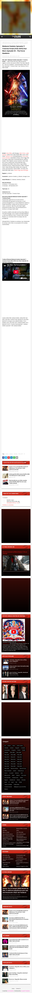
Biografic (17, 747)
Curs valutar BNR (6, 857)
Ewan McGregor (24, 170)
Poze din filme (7, 777)
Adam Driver (22, 153)
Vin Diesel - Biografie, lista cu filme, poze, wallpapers (18, 660)
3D (5, 745)
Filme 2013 (6, 759)
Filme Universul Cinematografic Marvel (21, 836)
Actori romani (20, 745)
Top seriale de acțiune (8, 834)
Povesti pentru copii (20, 855)
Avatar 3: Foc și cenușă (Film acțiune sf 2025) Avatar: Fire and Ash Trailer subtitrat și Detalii (18, 468)
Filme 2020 (13, 764)
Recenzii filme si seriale (21, 828)
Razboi (21, 777)
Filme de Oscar (23, 768)
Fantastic (15, 454)
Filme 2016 (6, 761)
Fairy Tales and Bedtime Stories (8, 859)
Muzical (18, 775)
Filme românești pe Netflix (8, 836)
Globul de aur (21, 770)
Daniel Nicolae (6, 56)
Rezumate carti (6, 855)
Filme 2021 (19, 764)
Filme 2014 (13, 759)
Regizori (6, 780)
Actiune (6, 454)
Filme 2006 (18, 752)
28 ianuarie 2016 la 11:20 (13, 502)
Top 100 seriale (19, 832)
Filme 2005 (12, 752)
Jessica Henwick (6, 157)
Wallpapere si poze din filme (20, 786)
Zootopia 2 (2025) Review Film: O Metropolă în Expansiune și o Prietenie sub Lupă (19, 809)
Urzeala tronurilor (8, 786)
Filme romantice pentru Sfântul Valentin (21, 839)
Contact (4, 846)
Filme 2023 (13, 766)
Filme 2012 (19, 757)
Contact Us (18, 988)
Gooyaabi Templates (25, 991)
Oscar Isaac (25, 156)
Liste (22, 773)
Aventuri (11, 454)
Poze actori (23, 775)
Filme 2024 (19, 766)
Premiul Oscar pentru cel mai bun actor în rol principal (9, 843)
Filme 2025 (6, 768)
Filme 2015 (20, 454)
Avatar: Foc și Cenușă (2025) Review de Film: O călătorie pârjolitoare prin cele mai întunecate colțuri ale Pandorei (18, 816)
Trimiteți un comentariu (8, 505)
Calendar (5, 864)
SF (24, 454)
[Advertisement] (16, 17)
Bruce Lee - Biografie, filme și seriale (18, 979)
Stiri (16, 782)
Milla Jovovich (7, 775)
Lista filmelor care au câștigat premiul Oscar (22, 843)
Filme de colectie (14, 768)
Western (6, 789)
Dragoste (14, 750)
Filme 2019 (6, 764)
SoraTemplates (10, 991)
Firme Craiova (6, 866)
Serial (5, 782)
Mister (13, 775)
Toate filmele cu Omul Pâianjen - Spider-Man (8, 838)
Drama (18, 750)
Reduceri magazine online (22, 866)
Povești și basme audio (21, 859)
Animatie (6, 747)
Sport (12, 782)
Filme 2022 (6, 766)
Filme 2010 (6, 757)
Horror (5, 773)
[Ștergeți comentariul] (19, 502)
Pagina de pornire (6, 42)
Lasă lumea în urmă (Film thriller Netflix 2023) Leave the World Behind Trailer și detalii (19, 947)
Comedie (23, 747)
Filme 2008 (13, 754)
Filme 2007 (6, 754)
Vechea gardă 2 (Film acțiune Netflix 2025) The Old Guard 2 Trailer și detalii (19, 474)
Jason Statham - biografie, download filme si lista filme (18, 673)
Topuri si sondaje (8, 784)
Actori (14, 745)
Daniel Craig (17, 170)
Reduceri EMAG (19, 860)
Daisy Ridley (9, 153)
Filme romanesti (7, 770)
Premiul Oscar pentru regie (22, 845)
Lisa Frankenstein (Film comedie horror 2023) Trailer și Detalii (19, 940)
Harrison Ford (9, 156)
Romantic (24, 780)
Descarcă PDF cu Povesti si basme (22, 863)
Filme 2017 (13, 761)
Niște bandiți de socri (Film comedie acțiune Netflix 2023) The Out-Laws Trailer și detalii (18, 482)
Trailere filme (16, 784)
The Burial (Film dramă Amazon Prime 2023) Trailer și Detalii (18, 953)
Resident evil (12, 780)
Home (4, 828)
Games (14, 770)
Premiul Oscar (15, 777)
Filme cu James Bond (21, 834)
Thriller (20, 782)
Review (18, 780)
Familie (23, 750)
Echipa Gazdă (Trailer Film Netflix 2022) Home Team (19, 666)
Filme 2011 (13, 757)
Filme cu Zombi (6, 832)
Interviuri (17, 773)
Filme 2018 (19, 761)
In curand (11, 773)
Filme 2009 (19, 754)
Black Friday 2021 (6, 862)
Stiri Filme (5, 830)
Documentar (7, 750)
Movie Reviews (19, 857)
